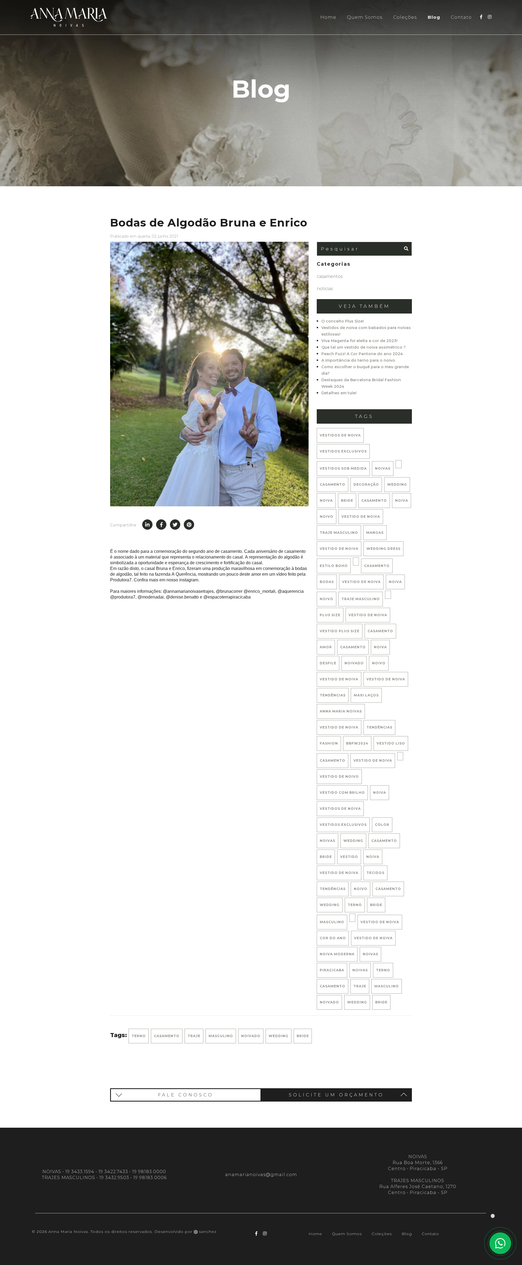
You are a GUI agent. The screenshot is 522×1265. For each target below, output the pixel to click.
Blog (434, 17)
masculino (332, 922)
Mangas (375, 533)
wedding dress (383, 549)
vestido (349, 857)
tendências (333, 695)
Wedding (357, 1002)
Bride (381, 1002)
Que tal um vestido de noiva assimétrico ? (363, 347)
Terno (383, 970)
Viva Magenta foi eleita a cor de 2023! (359, 340)
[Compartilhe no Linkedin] (147, 524)
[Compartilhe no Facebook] (161, 524)
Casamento (332, 986)
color (382, 825)
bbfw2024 (357, 743)
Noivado (329, 1002)
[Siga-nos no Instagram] (490, 17)
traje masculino (339, 533)
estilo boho (334, 566)
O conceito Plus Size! (342, 321)
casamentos (330, 276)
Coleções (405, 17)
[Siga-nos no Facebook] (481, 17)
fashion (329, 743)
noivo (326, 516)
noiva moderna (337, 954)
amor (326, 647)
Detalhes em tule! (338, 392)
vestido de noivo (339, 776)
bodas (327, 582)
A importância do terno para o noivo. (358, 360)
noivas (382, 468)
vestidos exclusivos (343, 451)
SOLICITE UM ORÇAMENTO (336, 1094)
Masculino (386, 986)
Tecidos (375, 873)
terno (355, 905)
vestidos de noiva (340, 435)
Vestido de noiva (339, 549)
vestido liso (391, 743)
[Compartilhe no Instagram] (175, 524)
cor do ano (333, 938)
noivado (354, 663)
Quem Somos (365, 17)
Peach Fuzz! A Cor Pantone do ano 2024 (362, 353)
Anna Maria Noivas (341, 711)
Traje (359, 986)
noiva (326, 500)
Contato (461, 17)
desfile (328, 663)
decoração (366, 484)
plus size (330, 615)
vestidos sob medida (343, 468)
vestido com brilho (342, 792)
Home (328, 17)
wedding (397, 484)
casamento (332, 484)
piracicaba (332, 970)
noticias (325, 288)
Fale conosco (185, 1094)
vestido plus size (339, 631)
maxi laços (366, 695)
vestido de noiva (360, 516)
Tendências (333, 889)
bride (347, 500)
